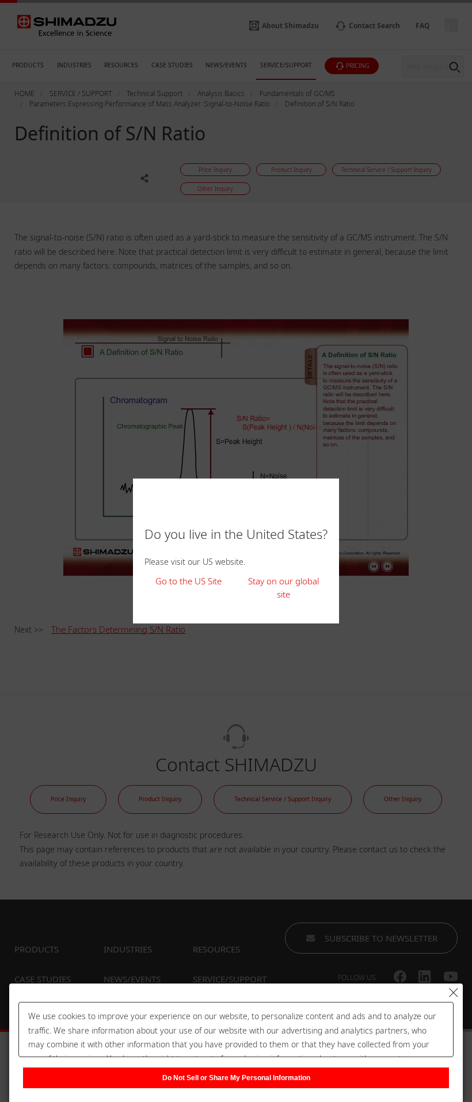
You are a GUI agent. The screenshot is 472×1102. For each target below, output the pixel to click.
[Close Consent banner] (453, 993)
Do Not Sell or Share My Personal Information (236, 1078)
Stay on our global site (283, 587)
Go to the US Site (188, 581)
